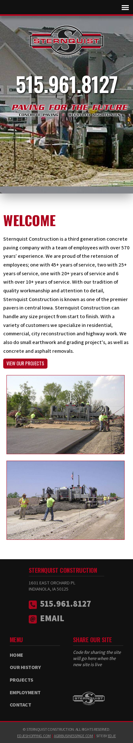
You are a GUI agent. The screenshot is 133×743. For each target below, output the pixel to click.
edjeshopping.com (34, 735)
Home (16, 655)
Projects (21, 679)
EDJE (112, 735)
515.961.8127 (66, 83)
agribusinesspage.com (73, 735)
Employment (25, 692)
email (52, 618)
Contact (20, 704)
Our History (25, 667)
